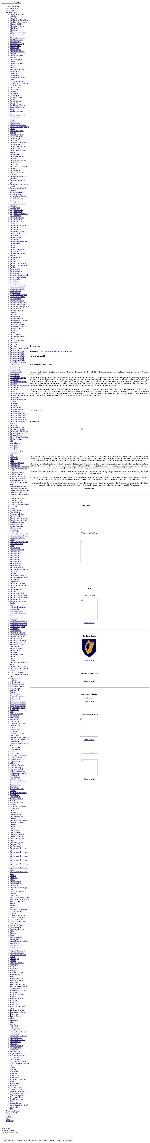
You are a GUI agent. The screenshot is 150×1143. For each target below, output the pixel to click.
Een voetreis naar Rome (18, 492)
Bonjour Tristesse (16, 97)
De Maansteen (15, 283)
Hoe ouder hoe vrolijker (18, 666)
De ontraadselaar (16, 322)
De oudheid (14, 330)
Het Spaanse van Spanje (18, 635)
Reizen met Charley (17, 927)
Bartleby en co (15, 71)
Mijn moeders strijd (16, 783)
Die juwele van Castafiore (19, 437)
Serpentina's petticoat (17, 951)
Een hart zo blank (16, 474)
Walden (12, 1067)
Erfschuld (13, 506)
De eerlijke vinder (16, 192)
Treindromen (14, 1004)
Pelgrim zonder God (17, 901)
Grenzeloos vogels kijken (19, 536)
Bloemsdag (14, 91)
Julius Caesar (14, 710)
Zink (11, 1101)
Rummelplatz (14, 939)
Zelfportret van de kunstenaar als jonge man (18, 1090)
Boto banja (14, 103)
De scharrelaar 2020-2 (17, 356)
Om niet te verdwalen (17, 834)
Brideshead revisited (17, 107)
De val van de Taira (17, 393)
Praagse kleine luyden (17, 915)
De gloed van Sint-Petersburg (16, 223)
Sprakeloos (14, 969)
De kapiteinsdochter (17, 249)
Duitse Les (13, 457)
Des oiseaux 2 (15, 368)
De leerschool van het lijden (19, 275)
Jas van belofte (15, 694)
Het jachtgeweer (15, 599)
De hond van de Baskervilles (15, 238)
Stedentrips (9, 1117)
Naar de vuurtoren (16, 803)
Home (43, 351)
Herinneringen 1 (15, 552)
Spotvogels (14, 965)
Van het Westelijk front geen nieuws (18, 1033)
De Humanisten (15, 243)
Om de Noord (15, 832)
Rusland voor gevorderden (19, 941)
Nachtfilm (13, 805)
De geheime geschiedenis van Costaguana (19, 215)
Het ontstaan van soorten (18, 625)
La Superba (14, 731)
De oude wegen (15, 328)
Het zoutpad (14, 656)
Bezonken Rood (15, 85)
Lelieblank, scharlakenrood (19, 739)
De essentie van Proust (18, 196)
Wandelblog (10, 1121)
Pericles (12, 903)
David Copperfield (16, 137)
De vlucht (13, 405)
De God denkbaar (16, 227)
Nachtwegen (14, 808)
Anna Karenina (15, 50)
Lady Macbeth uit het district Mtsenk (17, 724)
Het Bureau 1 (14, 571)
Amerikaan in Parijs (17, 44)
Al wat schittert (15, 42)
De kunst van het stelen (18, 263)
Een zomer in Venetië (17, 498)
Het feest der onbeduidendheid (16, 580)
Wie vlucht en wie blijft (18, 1079)
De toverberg (14, 380)
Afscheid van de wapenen (19, 22)
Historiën (13, 660)
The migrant (14, 992)
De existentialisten (16, 198)
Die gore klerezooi (16, 435)
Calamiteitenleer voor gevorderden (17, 116)
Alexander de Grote (17, 26)
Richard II (13, 931)
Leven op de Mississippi (18, 755)
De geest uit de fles (16, 210)
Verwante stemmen (16, 1046)
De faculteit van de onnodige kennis (16, 201)
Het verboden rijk (16, 639)
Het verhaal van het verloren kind (16, 645)
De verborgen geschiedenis (19, 395)
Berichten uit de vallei (17, 81)
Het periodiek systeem (17, 627)
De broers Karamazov (17, 156)
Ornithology (14, 878)
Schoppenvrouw (15, 947)
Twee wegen (14, 1014)
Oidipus (12, 828)
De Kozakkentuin (16, 257)
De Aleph (13, 141)
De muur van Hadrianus (18, 303)
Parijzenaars (14, 893)
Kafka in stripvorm (16, 714)
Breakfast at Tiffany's (17, 105)
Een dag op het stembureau (19, 467)
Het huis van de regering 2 (19, 597)
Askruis (12, 61)
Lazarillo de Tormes (17, 733)
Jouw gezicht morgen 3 (18, 706)
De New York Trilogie (17, 305)
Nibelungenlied (15, 814)
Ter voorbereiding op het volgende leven (18, 987)
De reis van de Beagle (17, 340)
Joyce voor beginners (17, 708)
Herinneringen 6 (15, 561)
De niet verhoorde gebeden (19, 307)
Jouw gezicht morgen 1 (18, 702)
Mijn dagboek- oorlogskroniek (15, 778)
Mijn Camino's (11, 1115)
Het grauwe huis (15, 589)
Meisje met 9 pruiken (17, 771)
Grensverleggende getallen (19, 534)
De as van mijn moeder (18, 146)
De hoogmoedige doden (18, 241)
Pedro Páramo (15, 895)
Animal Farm (14, 48)
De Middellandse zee (17, 297)
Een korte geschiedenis (18, 478)
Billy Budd (14, 89)
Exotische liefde (15, 510)
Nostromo (13, 818)
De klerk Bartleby (16, 251)
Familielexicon (15, 512)
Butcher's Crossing (16, 111)
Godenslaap (14, 530)
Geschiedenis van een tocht (19, 518)
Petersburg (13, 907)
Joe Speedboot (15, 700)
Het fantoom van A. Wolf (19, 577)
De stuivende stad (16, 372)
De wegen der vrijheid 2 (18, 415)
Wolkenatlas (14, 1085)
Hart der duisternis (16, 544)
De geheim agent (16, 212)
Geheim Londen (15, 516)
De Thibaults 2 (15, 376)
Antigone (13, 54)
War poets (13, 1073)
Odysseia (13, 824)
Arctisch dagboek (16, 59)
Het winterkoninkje (16, 654)
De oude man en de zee (18, 326)
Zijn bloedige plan (16, 1099)
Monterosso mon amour (18, 793)
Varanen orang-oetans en (18, 1036)
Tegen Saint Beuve (16, 980)
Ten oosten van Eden (17, 984)
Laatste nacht (14, 722)
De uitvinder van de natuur (19, 386)
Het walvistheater (16, 648)
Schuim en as (14, 949)
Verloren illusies (15, 1042)
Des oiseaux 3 (15, 370)
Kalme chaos (14, 716)
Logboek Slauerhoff (17, 759)
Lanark (12, 727)
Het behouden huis (16, 567)
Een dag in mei (15, 465)
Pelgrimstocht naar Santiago (19, 899)
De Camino (14, 164)
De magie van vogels (17, 287)
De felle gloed (15, 208)
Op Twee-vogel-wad (17, 846)
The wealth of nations (17, 994)
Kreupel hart (14, 718)
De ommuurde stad (16, 318)
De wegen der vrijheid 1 (18, 413)
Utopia (12, 1024)
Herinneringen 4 (15, 557)
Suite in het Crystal (16, 978)
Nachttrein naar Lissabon (18, 806)
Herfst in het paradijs (17, 550)
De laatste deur (15, 269)
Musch (12, 801)
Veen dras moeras (16, 1038)
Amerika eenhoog (16, 46)
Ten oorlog (14, 982)
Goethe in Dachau (16, 532)
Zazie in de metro (16, 1087)
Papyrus (13, 889)
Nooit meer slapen (16, 816)
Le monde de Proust (17, 741)
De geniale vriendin (17, 218)
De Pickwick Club (16, 334)
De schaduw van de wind (19, 348)
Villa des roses (15, 1052)
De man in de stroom (17, 289)
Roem (12, 935)
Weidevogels (14, 1077)
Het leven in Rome (16, 611)
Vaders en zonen (15, 1028)
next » (40, 410)
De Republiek (15, 342)
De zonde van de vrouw (18, 433)
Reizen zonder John (17, 929)
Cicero (12, 129)
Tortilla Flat (14, 1002)
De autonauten (15, 148)
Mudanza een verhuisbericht (15, 796)
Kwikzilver (14, 720)
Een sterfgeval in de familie (19, 490)
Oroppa (12, 880)
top (36, 410)
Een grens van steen (17, 473)
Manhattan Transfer (16, 765)
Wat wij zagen (15, 1075)
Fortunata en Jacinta (17, 514)
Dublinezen (14, 453)
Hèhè (12, 546)
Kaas (12, 712)
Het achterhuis (15, 565)
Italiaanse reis (14, 690)
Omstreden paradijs (16, 836)
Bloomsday (14, 93)
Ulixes (12, 1018)
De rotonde (14, 346)
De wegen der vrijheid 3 (18, 417)
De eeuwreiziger (15, 194)
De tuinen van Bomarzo (18, 382)
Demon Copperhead (17, 301)
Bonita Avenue (15, 95)
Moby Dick (14, 787)
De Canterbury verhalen (18, 166)
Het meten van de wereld (18, 623)
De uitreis (13, 384)
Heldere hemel (15, 548)
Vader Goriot (14, 1026)
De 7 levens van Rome (18, 429)
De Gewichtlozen (16, 220)
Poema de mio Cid (16, 911)
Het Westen (14, 652)
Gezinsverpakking (16, 526)
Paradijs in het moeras (17, 891)
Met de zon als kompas (18, 773)
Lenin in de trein (15, 747)
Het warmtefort (15, 650)
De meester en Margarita (18, 295)
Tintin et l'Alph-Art (16, 998)
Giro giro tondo (15, 528)
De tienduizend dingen (18, 378)
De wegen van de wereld (18, 419)
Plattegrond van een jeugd (19, 909)
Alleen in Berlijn (16, 24)
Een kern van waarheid (18, 476)
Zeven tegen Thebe (16, 1097)
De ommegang (15, 316)
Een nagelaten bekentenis (19, 486)
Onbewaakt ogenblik (17, 838)
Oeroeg (12, 826)
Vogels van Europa (16, 1054)
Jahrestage (13, 692)
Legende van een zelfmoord (19, 737)
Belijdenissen (14, 75)
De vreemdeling (15, 407)
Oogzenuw (14, 840)
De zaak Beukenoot (17, 427)
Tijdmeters (13, 996)
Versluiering (14, 1044)
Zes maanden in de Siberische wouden (16, 1094)
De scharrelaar (15, 350)
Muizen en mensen (16, 799)
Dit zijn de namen (16, 439)
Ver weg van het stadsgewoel (15, 1049)
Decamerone (14, 162)
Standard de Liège (16, 972)
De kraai (13, 259)
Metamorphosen (15, 767)
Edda (12, 461)
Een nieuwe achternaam (18, 488)
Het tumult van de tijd (17, 637)
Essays (12, 508)
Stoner (12, 976)
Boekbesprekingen (12, 12)
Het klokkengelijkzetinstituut (18, 606)
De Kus (12, 267)
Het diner (13, 573)
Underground (14, 1020)
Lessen (12, 751)
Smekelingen (14, 959)
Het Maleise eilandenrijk (18, 621)
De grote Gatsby (15, 235)
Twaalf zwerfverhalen (17, 1012)
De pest (12, 332)
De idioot (13, 245)
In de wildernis (15, 682)
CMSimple (44, 1140)
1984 (12, 1109)
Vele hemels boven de (17, 1040)
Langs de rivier (15, 729)
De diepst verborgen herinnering (17, 173)
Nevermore (14, 812)
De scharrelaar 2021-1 (17, 358)
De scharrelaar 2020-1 (17, 354)
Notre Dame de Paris (17, 822)
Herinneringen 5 (15, 559)
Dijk (11, 441)
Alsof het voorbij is (16, 40)
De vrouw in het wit (17, 409)
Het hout (13, 591)
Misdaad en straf (15, 785)
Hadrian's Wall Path (12, 1113)
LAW (8, 1119)
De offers (13, 314)
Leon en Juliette (15, 749)
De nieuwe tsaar (15, 308)
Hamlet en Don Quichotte (19, 542)
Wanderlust (14, 1071)
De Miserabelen (15, 299)
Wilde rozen (14, 1081)
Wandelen (13, 1069)
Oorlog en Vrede (16, 844)
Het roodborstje (15, 631)
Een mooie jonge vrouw (18, 480)
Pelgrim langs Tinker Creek (19, 897)
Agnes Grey (14, 18)
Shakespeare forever (17, 953)
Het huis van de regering (18, 595)
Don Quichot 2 (15, 449)
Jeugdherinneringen (17, 696)
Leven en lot (14, 753)
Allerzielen (14, 28)
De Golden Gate (15, 229)
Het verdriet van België (18, 640)
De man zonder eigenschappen (15, 292)
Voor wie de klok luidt (17, 1055)
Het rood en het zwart (17, 633)
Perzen (12, 905)
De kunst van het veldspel (19, 265)
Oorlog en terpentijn (17, 842)
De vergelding (15, 397)
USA (12, 1022)
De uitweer (14, 390)
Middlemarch (14, 775)
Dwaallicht (14, 459)
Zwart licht (14, 1107)
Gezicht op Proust (16, 524)
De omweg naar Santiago (19, 320)
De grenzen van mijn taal (18, 231)
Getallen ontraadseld (17, 522)
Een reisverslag (89, 623)
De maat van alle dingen (18, 285)
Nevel (12, 810)
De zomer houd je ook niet (19, 431)
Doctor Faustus (15, 443)
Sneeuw (13, 961)
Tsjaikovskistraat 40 (17, 1010)
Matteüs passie (15, 761)
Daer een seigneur (16, 135)
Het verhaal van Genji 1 (18, 642)
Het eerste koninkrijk (17, 575)
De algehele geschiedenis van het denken (18, 143)
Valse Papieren (15, 1030)
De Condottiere (15, 170)
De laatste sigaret (16, 271)
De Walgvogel (15, 411)
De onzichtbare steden (17, 324)
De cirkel (13, 168)
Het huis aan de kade (17, 593)
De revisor (13, 344)
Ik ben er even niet (16, 672)
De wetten (13, 425)
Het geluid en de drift (17, 583)
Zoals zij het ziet (15, 1103)
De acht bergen (15, 139)
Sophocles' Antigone (17, 963)
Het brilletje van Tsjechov (19, 569)
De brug (13, 158)
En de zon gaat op (16, 502)
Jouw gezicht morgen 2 (18, 704)
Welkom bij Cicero (12, 6)
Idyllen (12, 670)
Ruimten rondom (16, 937)
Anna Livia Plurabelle (17, 52)
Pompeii (13, 913)
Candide (13, 121)
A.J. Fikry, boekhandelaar (19, 20)
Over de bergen (15, 882)
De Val (12, 391)
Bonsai (12, 99)
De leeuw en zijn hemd (18, 277)
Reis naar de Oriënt (16, 925)
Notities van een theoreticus (19, 820)
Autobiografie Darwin (17, 69)
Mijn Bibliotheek (11, 10)
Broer (12, 109)
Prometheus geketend (17, 917)
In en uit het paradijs (17, 686)
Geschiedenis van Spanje (18, 520)
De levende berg (15, 279)
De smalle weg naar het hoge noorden (18, 363)
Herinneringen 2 (15, 554)
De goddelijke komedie (18, 225)
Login (70, 1140)
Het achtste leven (16, 563)
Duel (11, 455)
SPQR (12, 967)
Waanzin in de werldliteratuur (15, 1058)
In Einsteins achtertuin (17, 684)
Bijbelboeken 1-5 (16, 87)
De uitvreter (14, 388)
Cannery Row (15, 123)
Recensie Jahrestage (17, 919)
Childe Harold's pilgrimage (19, 127)
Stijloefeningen (15, 974)
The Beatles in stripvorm (18, 990)
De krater (13, 261)
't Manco (13, 763)
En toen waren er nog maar (19, 504)
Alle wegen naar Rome (18, 32)
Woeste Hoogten (16, 1083)
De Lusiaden (14, 281)
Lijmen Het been (16, 757)
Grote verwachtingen (17, 538)
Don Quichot (14, 447)
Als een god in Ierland (17, 38)
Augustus (13, 65)
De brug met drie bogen (18, 160)
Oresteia (13, 876)
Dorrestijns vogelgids (17, 451)
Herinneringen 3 (15, 556)
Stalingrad (13, 971)
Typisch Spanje (15, 1016)
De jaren (13, 247)
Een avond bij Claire (17, 463)
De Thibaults (14, 374)
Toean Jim (13, 1000)
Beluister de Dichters (13, 1111)
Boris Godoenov (16, 101)
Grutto (12, 540)
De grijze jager (15, 233)
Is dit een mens (15, 688)
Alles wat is (14, 30)
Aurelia (12, 67)
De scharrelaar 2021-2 (17, 360)
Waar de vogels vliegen (18, 1061)
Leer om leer (14, 735)
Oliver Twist (14, 830)
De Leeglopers (15, 273)
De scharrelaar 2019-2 (17, 352)
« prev (32, 410)
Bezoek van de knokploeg (19, 83)
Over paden (14, 886)
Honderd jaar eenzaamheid (19, 668)
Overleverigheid (15, 884)
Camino (12, 119)
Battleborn (13, 73)
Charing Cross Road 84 (18, 125)
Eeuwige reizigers (16, 500)
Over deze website (12, 8)
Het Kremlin (14, 609)
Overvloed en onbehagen (18, 888)
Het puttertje (14, 629)
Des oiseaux (14, 366)
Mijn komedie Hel (16, 769)
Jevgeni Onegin (15, 698)
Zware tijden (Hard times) (19, 1105)
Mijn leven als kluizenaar (18, 781)
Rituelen (13, 933)
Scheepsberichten (16, 945)
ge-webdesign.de (62, 1140)
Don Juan (13, 445)
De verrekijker (15, 403)
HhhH (12, 658)
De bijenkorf (14, 154)
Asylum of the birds (17, 63)
